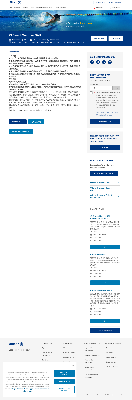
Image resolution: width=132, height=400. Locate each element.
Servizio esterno (111, 357)
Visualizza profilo (100, 2)
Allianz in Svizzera (69, 357)
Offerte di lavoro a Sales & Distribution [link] (101, 196)
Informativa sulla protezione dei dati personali (79, 395)
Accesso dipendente (115, 2)
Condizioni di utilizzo (104, 395)
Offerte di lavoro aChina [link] (100, 183)
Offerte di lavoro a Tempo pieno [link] (101, 189)
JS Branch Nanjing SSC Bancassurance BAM (100, 217)
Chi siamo (66, 348)
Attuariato (109, 353)
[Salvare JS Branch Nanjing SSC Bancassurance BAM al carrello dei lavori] (105, 247)
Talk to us (45, 360)
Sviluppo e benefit (69, 353)
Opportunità (25, 7)
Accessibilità (118, 395)
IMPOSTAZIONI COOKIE (64, 390)
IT (106, 348)
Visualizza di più (105, 330)
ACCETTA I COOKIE (64, 373)
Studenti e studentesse (92, 355)
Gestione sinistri (111, 362)
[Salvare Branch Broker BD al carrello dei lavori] (105, 282)
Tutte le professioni (112, 367)
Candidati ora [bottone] (17, 122)
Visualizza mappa (19, 131)
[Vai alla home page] (15, 2)
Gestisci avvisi (105, 122)
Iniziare (105, 147)
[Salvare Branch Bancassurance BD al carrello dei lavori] (105, 321)
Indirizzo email (94, 84)
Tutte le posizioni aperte (104, 174)
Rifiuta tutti (64, 381)
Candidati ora (99, 38)
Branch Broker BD (98, 254)
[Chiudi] (73, 366)
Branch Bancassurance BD (101, 290)
